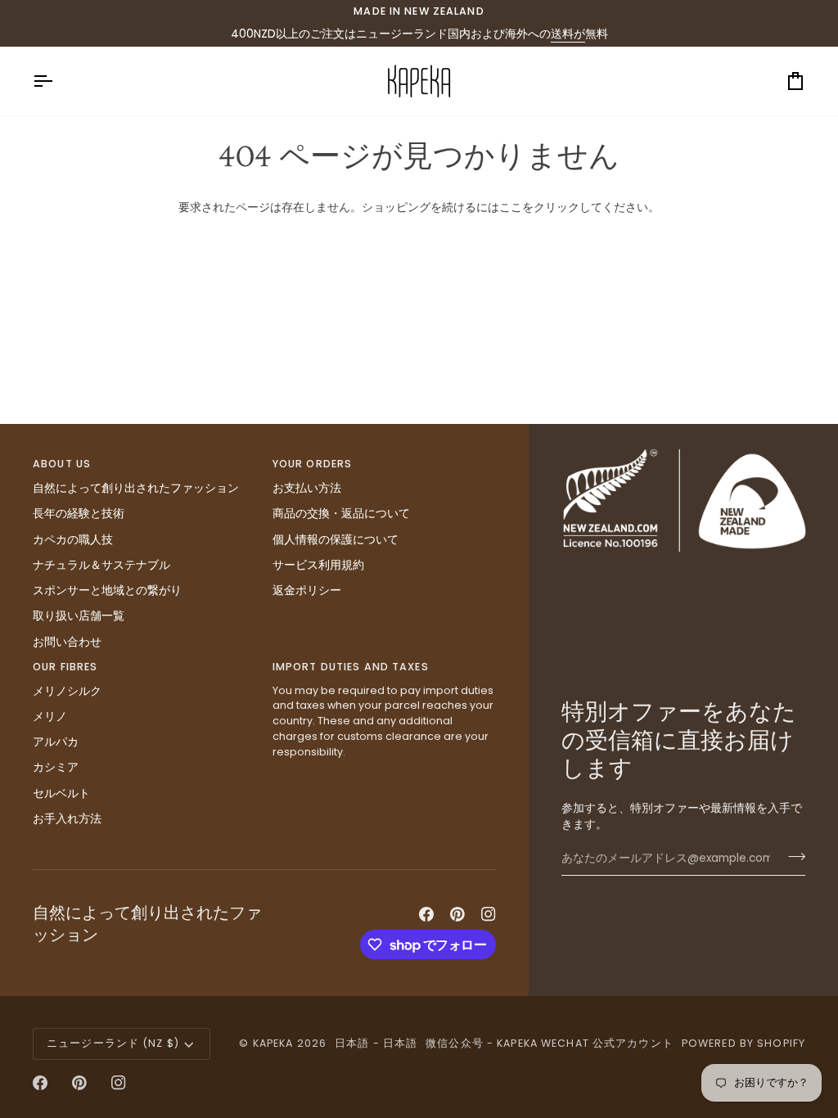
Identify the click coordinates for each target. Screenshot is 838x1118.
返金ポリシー (307, 590)
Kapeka (273, 1043)
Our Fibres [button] (65, 667)
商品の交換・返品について (341, 513)
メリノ (50, 716)
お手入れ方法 (67, 819)
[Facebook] (426, 914)
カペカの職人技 (73, 540)
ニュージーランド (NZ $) (113, 1043)
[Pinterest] (457, 914)
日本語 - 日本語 (376, 1043)
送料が (568, 34)
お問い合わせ (67, 642)
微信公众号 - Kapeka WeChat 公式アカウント (550, 1043)
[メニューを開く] (57, 81)
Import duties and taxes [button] (351, 667)
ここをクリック (539, 207)
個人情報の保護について (336, 540)
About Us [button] (62, 464)
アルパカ (56, 742)
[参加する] (791, 857)
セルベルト (61, 793)
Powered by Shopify (743, 1043)
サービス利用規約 (318, 565)
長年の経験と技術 (78, 513)
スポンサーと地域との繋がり (107, 590)
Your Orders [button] (312, 464)
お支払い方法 (307, 488)
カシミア (56, 767)
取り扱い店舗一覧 (78, 616)
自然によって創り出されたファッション (136, 488)
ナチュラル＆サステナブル (101, 565)
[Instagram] (488, 914)
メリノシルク (67, 691)
